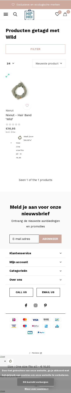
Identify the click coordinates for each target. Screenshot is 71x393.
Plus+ (35, 345)
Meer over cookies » (36, 389)
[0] (65, 14)
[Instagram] (35, 305)
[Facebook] (26, 305)
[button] (5, 14)
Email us (48, 292)
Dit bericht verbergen (35, 382)
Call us (21, 292)
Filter (35, 49)
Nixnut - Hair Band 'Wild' (18, 117)
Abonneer (50, 239)
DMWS (53, 340)
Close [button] (2, 356)
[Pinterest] (45, 305)
